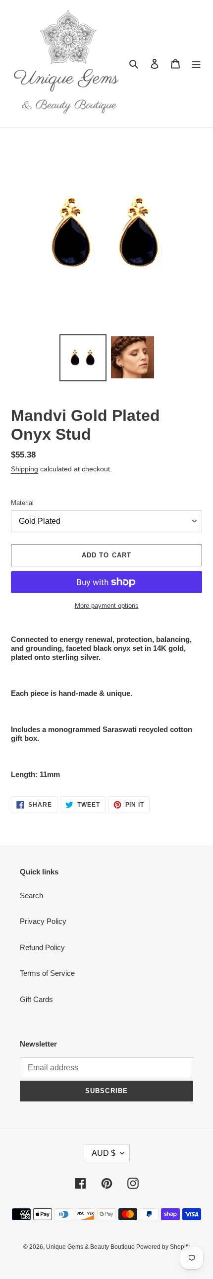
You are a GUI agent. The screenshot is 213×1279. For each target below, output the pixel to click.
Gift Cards (36, 999)
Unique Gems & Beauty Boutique (91, 1246)
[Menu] (196, 63)
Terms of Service (47, 973)
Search (31, 895)
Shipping (24, 469)
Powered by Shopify (163, 1246)
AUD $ (103, 1153)
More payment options (107, 605)
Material (22, 502)
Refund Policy (42, 947)
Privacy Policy (43, 921)
